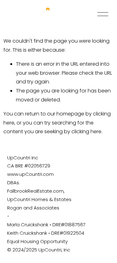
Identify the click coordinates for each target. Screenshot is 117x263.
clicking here (86, 131)
